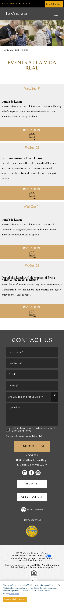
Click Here (14, 594)
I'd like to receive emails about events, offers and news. (34, 429)
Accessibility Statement (31, 560)
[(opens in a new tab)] (25, 472)
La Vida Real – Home (11, 50)
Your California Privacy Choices (28, 556)
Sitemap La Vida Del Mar (23, 558)
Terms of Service (38, 567)
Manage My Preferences (15, 599)
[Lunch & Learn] (32, 112)
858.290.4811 (31, 484)
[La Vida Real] (17, 14)
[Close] (59, 585)
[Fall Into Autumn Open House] (32, 171)
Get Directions (34, 498)
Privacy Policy (38, 436)
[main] (32, 188)
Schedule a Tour (53, 4)
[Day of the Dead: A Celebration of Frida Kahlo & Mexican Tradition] (32, 289)
